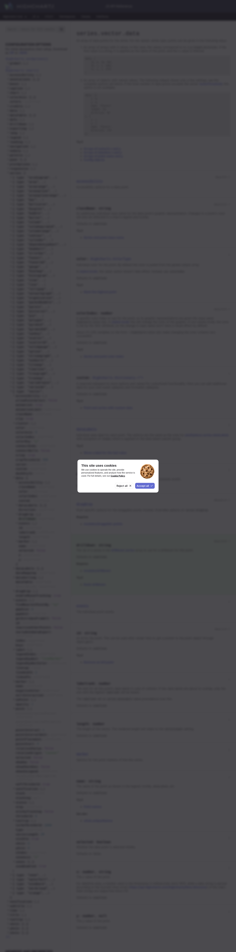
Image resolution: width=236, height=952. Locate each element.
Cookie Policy (118, 475)
